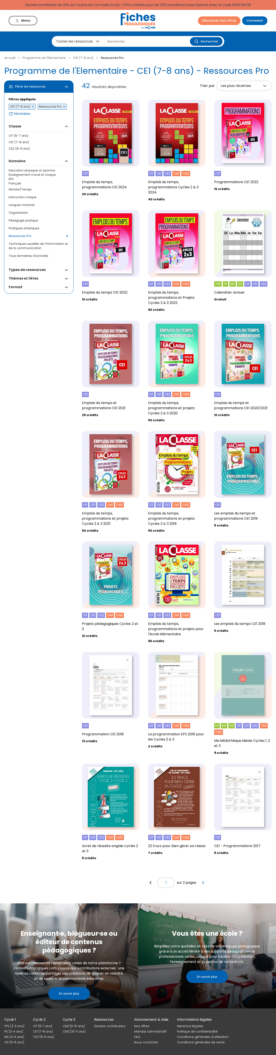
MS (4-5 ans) (14, 1037)
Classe (15, 126)
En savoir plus (69, 993)
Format (15, 287)
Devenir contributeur (109, 1026)
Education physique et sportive (32, 170)
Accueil (9, 58)
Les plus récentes (236, 85)
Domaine (17, 161)
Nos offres (141, 1026)
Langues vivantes (22, 205)
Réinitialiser (22, 114)
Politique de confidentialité (197, 1031)
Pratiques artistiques (24, 228)
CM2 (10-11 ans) (74, 1031)
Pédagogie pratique (23, 220)
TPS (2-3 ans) (14, 1026)
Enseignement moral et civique (32, 175)
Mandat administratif (150, 1031)
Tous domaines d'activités (28, 256)
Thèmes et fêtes (23, 278)
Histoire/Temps (20, 189)
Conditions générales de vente (201, 1042)
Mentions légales (190, 1026)
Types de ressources (27, 269)
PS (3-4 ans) (13, 1031)
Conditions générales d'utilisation (203, 1037)
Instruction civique (22, 197)
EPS (11, 179)
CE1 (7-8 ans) (83, 58)
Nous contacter (146, 1042)
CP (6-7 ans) (18, 136)
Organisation (18, 213)
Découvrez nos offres (219, 20)
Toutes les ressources (74, 41)
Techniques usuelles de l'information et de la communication (38, 246)
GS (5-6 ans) (14, 1042)
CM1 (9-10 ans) (74, 1026)
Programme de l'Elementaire (44, 58)
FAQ (137, 1037)
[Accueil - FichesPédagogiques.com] (138, 21)
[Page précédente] (150, 882)
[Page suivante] (203, 882)
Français (15, 183)
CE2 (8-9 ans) (19, 148)
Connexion (254, 20)
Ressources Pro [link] (112, 58)
